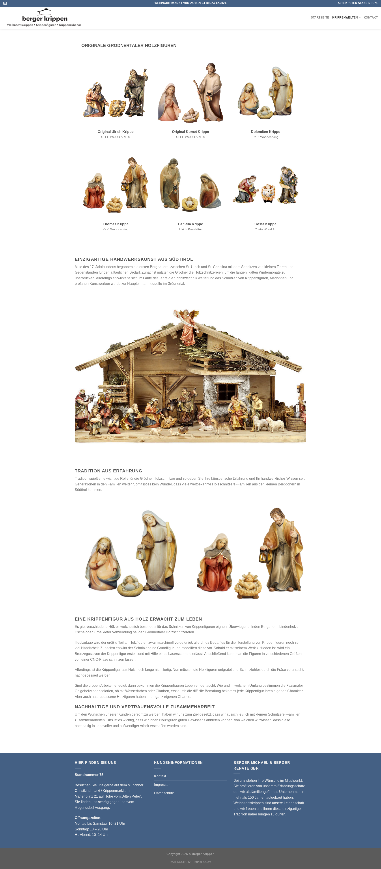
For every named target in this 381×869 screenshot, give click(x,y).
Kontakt (371, 17)
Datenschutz (164, 793)
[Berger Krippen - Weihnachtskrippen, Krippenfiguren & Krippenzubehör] (53, 18)
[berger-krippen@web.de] (5, 3)
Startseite (320, 17)
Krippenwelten (345, 17)
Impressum (162, 785)
